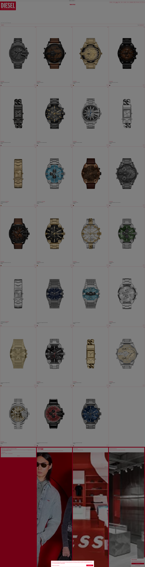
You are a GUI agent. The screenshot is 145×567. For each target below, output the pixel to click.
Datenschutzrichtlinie (57, 563)
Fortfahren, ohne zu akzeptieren (55, 565)
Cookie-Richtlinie (63, 563)
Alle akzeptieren (90, 565)
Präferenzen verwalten (87, 562)
